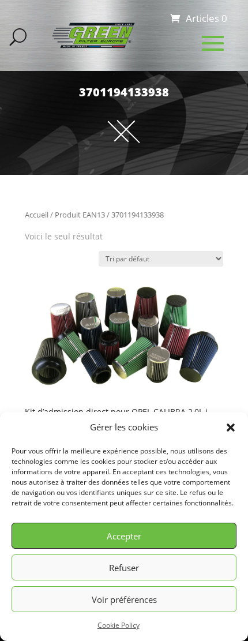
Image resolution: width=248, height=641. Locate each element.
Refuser (124, 567)
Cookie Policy (118, 625)
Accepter (124, 536)
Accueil (36, 214)
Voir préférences (124, 599)
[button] (230, 427)
